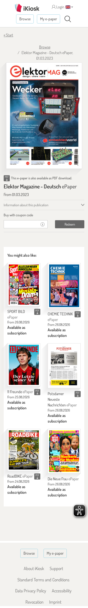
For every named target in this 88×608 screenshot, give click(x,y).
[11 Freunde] (23, 364)
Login (59, 6)
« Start (8, 35)
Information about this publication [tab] (26, 205)
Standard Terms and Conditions (43, 579)
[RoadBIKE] (23, 450)
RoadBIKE (20, 476)
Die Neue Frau (63, 478)
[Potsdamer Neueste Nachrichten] (64, 365)
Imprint (55, 602)
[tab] (44, 215)
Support (56, 568)
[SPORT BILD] (23, 284)
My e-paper (48, 18)
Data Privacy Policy (30, 590)
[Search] (67, 19)
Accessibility (62, 590)
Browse (25, 18)
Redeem (70, 224)
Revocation (34, 602)
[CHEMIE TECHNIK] (64, 286)
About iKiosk (34, 568)
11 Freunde (20, 391)
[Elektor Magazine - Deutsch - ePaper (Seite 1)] (44, 115)
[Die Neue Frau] (64, 451)
